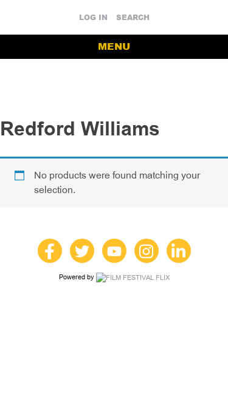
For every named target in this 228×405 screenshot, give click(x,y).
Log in (93, 17)
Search (133, 17)
